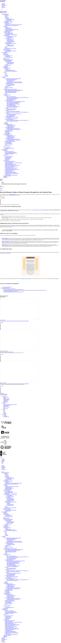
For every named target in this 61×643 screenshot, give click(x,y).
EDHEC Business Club (10, 39)
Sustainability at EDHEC (8, 18)
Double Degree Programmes (9, 119)
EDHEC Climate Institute (9, 621)
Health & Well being (6, 518)
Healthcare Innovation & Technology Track (13, 128)
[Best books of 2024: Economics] (30, 266)
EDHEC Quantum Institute (9, 163)
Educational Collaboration (11, 41)
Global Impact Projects (8, 28)
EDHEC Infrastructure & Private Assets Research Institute (13, 162)
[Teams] (30, 202)
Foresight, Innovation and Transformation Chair (12, 173)
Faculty (5, 155)
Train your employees (8, 42)
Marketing (6, 154)
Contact (3, 465)
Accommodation (6, 67)
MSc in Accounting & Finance (11, 96)
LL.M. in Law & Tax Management (12, 107)
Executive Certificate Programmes (10, 141)
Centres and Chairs (6, 160)
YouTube (3, 461)
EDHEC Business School (5, 472)
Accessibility (3, 469)
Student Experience (4, 52)
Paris (6, 74)
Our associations (7, 56)
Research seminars (8, 616)
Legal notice (3, 467)
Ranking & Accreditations (9, 21)
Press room (3, 5)
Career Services (6, 513)
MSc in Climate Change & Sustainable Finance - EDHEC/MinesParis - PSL (18, 97)
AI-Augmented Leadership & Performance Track (14, 129)
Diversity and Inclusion (8, 60)
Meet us (6, 86)
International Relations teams (9, 30)
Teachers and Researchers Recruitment (10, 50)
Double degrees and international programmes (11, 29)
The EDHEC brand (8, 20)
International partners (8, 27)
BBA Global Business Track (11, 80)
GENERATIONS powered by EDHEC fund (11, 25)
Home (3, 471)
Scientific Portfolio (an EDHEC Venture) (11, 168)
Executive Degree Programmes (9, 140)
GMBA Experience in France (11, 125)
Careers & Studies (7, 545)
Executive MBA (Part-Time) (9, 127)
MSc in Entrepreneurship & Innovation (12, 562)
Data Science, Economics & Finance (10, 152)
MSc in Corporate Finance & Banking (12, 98)
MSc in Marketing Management (11, 105)
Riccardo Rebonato (13, 194)
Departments (5, 150)
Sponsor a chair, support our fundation (10, 48)
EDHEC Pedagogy (8, 158)
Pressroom (3, 466)
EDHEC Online (6, 408)
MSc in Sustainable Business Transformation (13, 111)
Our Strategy (7, 476)
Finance (6, 95)
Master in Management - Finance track (10, 91)
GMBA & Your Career (10, 136)
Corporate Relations (6, 35)
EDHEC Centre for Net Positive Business (11, 626)
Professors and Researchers (9, 156)
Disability (6, 64)
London (6, 75)
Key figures (7, 15)
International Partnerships (10, 499)
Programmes (7, 23)
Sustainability (7, 110)
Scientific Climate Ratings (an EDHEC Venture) (12, 169)
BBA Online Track (10, 540)
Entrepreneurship (6, 22)
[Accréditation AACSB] (5, 434)
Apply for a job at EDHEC (7, 509)
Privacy (3, 468)
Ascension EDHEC (10, 63)
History (6, 16)
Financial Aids (6, 66)
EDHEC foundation (6, 399)
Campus (5, 531)
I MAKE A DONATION (3, 11)
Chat (2, 462)
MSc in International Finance (11, 99)
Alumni (3, 6)
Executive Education (6, 134)
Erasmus (6, 68)
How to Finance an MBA (9, 590)
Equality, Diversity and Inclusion (8, 59)
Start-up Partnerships (10, 40)
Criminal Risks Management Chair (10, 171)
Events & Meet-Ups (8, 133)
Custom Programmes (8, 142)
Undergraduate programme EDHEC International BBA (13, 78)
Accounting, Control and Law (9, 151)
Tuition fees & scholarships (11, 84)
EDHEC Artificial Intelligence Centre (10, 164)
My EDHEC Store (6, 416)
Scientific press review (8, 617)
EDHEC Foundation (6, 508)
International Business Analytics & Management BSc (14, 82)
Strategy (6, 485)
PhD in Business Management (9, 607)
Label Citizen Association (9, 57)
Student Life (5, 401)
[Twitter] (30, 201)
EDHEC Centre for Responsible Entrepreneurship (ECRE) (13, 24)
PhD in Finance (7, 147)
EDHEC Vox (5, 177)
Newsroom (3, 3)
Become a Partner (7, 38)
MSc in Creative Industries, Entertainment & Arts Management (16, 101)
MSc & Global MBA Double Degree (12, 580)
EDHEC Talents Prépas (10, 522)
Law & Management (8, 117)
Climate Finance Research (7, 635)
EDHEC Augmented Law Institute (10, 161)
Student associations (6, 54)
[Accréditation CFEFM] (3, 444)
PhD (4, 146)
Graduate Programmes (10, 45)
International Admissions (10, 85)
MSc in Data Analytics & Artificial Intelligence (13, 102)
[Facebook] (30, 200)
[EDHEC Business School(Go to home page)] (2, 1)
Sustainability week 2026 (10, 19)
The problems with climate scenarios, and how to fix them (12, 289)
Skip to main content (3, 0)
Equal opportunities (8, 61)
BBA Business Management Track (12, 79)
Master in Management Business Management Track (12, 90)
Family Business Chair (8, 630)
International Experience (7, 527)
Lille (6, 72)
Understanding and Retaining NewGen (10, 43)
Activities (8, 44)
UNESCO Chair (7, 174)
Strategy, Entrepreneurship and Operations (11, 612)
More (2, 463)
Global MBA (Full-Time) (8, 124)
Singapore (6, 535)
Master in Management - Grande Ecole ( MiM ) (10, 89)
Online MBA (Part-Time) (8, 589)
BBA (4, 77)
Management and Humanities (9, 153)
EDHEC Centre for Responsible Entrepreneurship (12, 165)
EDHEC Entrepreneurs (8, 481)
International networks (8, 31)
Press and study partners (10, 504)
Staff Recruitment (7, 51)
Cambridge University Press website (26, 278)
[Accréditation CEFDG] (5, 439)
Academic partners (8, 69)
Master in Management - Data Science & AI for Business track (14, 549)
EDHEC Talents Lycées (10, 62)
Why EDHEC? (6, 14)
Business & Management (8, 100)
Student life (5, 53)
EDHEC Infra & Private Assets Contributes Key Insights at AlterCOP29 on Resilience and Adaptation (14, 383)
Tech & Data (7, 572)
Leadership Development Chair (9, 170)
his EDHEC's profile (6, 287)
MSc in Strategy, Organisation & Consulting (13, 106)
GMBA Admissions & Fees (11, 126)
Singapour (5, 413)
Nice (6, 73)
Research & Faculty (4, 149)
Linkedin (3, 460)
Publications (5, 176)
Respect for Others (8, 65)
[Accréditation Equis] (3, 429)
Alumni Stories (7, 132)
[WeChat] (30, 203)
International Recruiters (10, 37)
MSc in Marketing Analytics (11, 104)
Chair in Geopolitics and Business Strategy (11, 634)
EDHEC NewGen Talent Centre (10, 625)
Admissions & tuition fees (9, 83)
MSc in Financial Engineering (11, 114)
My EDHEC (3, 7)
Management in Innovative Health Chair (11, 172)
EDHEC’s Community (7, 490)
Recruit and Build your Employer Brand (11, 494)
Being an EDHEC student (9, 33)
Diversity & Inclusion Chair (9, 167)
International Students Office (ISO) (10, 70)
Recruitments (7, 159)
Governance (7, 17)
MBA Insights (7, 131)
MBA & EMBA (6, 123)
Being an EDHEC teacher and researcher (11, 34)
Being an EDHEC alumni (9, 32)
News (6, 46)
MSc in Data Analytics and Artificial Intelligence (14, 113)
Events (6, 47)
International (5, 26)
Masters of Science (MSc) (7, 405)
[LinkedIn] (30, 326)
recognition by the (6, 252)
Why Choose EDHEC (8, 143)
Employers (3, 4)
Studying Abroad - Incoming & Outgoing (11, 71)
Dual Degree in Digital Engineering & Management (14, 81)
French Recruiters (9, 495)
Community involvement (8, 55)
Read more (1, 322)
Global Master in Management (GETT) (10, 92)
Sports (4, 58)
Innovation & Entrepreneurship (9, 116)
